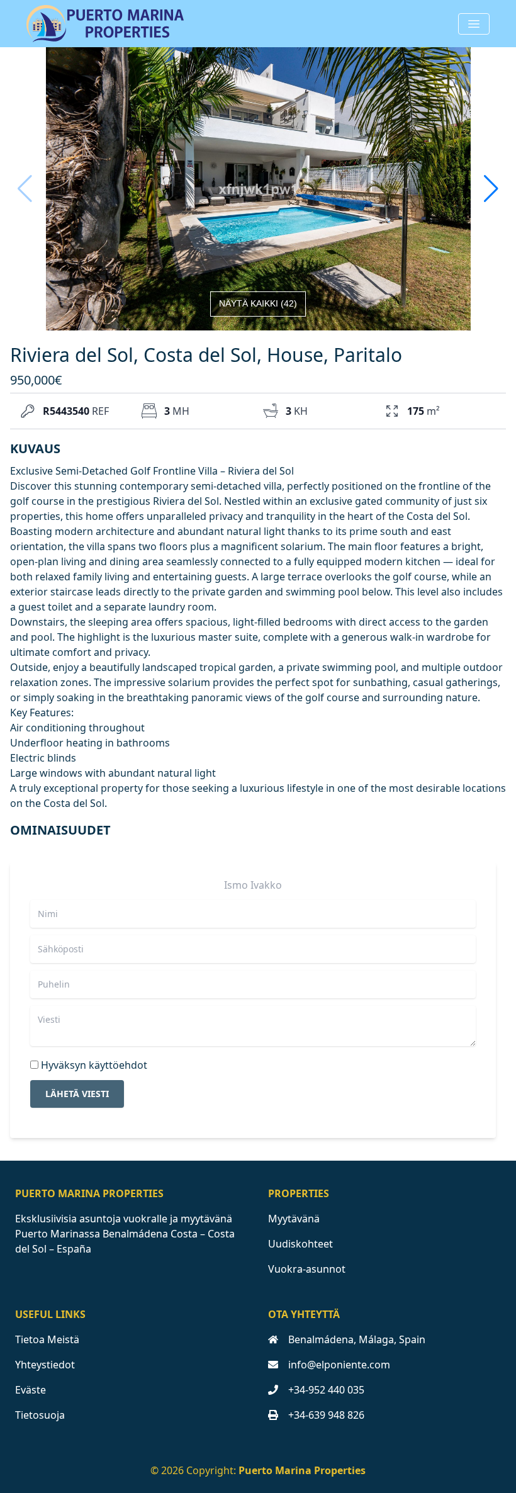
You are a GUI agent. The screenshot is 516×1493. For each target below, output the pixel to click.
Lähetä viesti (77, 1094)
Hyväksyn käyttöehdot (94, 1065)
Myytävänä (294, 1218)
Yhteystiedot (45, 1365)
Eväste (30, 1390)
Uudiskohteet (300, 1244)
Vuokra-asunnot (306, 1269)
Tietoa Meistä (47, 1339)
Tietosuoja (40, 1415)
